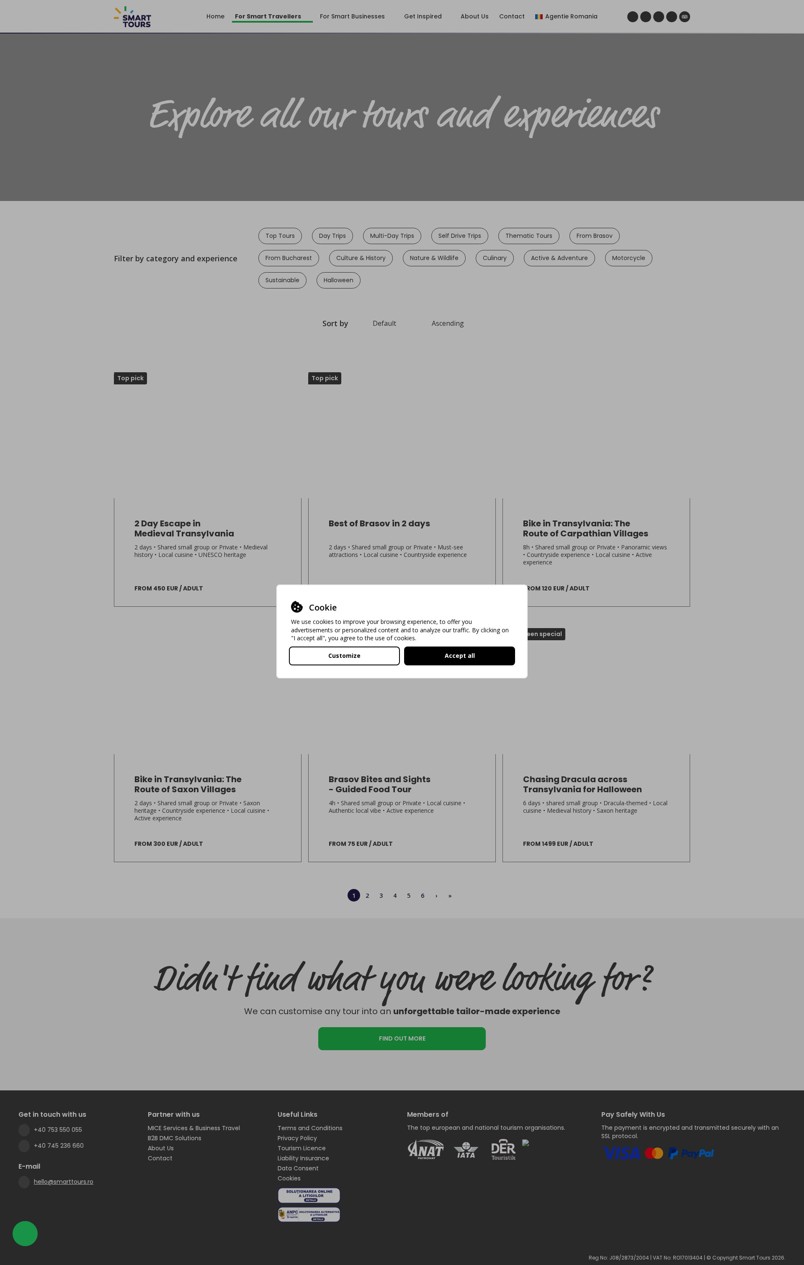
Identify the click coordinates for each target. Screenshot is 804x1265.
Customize (344, 656)
